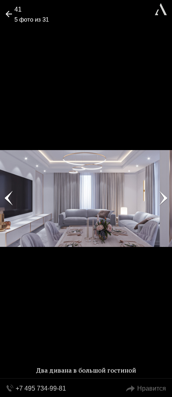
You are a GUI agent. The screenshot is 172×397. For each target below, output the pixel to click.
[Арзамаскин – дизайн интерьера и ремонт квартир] (161, 8)
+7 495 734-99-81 (41, 388)
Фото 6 (163, 198)
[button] (36, 30)
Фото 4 (9, 198)
